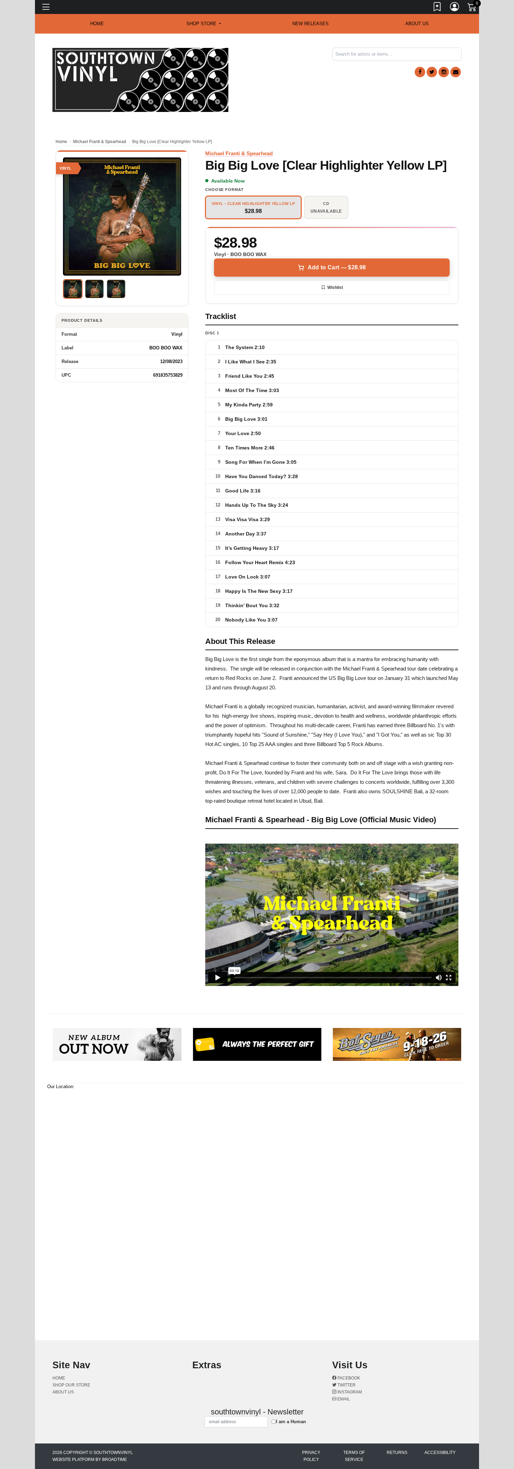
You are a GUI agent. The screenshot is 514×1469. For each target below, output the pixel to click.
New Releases (310, 23)
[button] (204, 23)
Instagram (349, 1392)
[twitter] (432, 72)
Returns (397, 1452)
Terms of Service (354, 1456)
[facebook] (420, 72)
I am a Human (291, 1421)
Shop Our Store (71, 1385)
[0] (472, 8)
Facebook (348, 1378)
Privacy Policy (311, 1456)
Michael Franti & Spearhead (99, 141)
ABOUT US (417, 23)
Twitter (346, 1385)
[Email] (456, 72)
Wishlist (335, 287)
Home (61, 141)
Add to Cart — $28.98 (337, 267)
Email (343, 1399)
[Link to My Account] (455, 8)
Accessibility (440, 1452)
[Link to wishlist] (437, 8)
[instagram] (444, 72)
